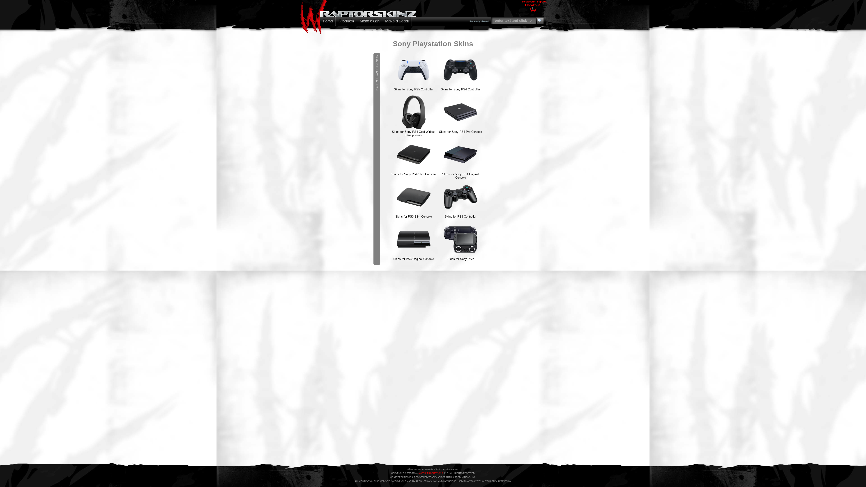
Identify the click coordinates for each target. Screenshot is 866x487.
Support (542, 1)
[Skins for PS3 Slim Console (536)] (414, 213)
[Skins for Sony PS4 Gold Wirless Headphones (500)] (414, 128)
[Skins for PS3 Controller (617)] (460, 213)
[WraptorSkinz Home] (359, 33)
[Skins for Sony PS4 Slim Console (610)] (414, 170)
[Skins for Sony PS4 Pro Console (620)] (460, 128)
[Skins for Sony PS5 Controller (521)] (414, 85)
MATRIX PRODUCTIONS (431, 473)
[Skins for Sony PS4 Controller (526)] (460, 85)
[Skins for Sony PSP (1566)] (460, 255)
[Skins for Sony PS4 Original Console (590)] (460, 170)
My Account (529, 1)
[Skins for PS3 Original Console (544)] (414, 255)
